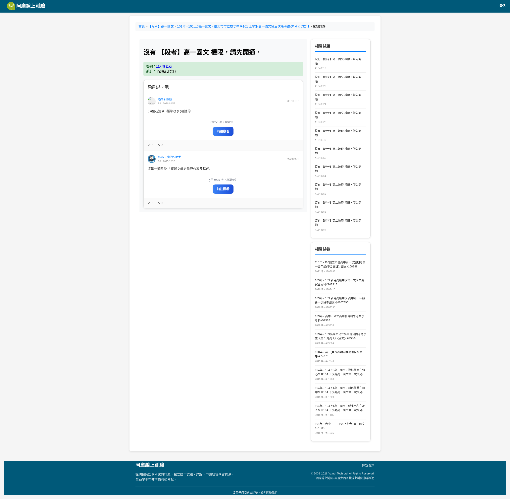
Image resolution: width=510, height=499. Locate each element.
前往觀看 (223, 131)
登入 (503, 6)
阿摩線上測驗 (30, 6)
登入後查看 (164, 66)
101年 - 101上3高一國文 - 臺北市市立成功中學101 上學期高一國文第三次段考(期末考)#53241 (243, 26)
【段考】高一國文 (161, 26)
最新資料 (368, 465)
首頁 (141, 26)
